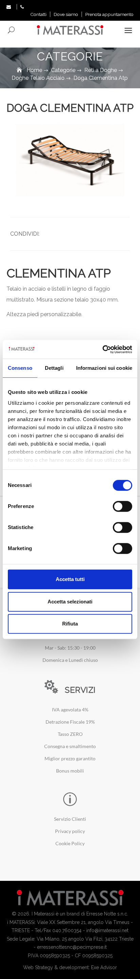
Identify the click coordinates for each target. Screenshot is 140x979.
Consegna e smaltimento (70, 746)
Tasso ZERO (70, 734)
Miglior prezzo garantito (70, 758)
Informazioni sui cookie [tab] (104, 368)
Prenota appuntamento (109, 14)
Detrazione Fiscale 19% (70, 722)
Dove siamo (66, 14)
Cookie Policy (70, 843)
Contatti (38, 14)
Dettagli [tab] (54, 368)
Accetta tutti (70, 579)
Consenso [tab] (20, 368)
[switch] (122, 506)
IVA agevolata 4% (70, 709)
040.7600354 (67, 930)
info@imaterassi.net (107, 930)
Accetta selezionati (70, 601)
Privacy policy (70, 831)
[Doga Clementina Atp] (70, 160)
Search (12, 30)
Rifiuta (70, 624)
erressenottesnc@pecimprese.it (72, 947)
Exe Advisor (104, 967)
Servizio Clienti (70, 819)
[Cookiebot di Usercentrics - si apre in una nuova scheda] (102, 349)
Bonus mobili (70, 771)
